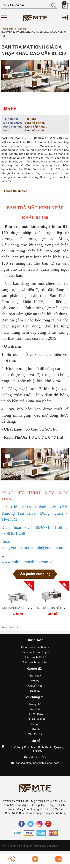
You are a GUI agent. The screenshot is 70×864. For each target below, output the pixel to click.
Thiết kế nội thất (35, 719)
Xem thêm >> (9, 627)
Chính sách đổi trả (35, 657)
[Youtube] (48, 824)
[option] (17, 602)
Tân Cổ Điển (35, 714)
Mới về (35, 680)
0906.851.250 (37, 756)
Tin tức (35, 724)
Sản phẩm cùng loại (35, 574)
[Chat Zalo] (58, 859)
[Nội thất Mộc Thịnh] (35, 17)
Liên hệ (35, 729)
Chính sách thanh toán (35, 647)
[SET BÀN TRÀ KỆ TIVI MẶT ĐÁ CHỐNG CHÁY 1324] (52, 592)
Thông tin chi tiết (15, 190)
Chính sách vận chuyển (35, 652)
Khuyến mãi (35, 685)
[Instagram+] (39, 824)
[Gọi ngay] (11, 859)
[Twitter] (30, 824)
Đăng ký (35, 690)
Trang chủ (35, 704)
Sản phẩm (35, 709)
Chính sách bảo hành (35, 662)
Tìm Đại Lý (35, 734)
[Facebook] (21, 824)
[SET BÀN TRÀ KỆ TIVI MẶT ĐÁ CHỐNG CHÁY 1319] (17, 592)
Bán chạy (35, 675)
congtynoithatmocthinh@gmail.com (37, 762)
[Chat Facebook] (35, 859)
